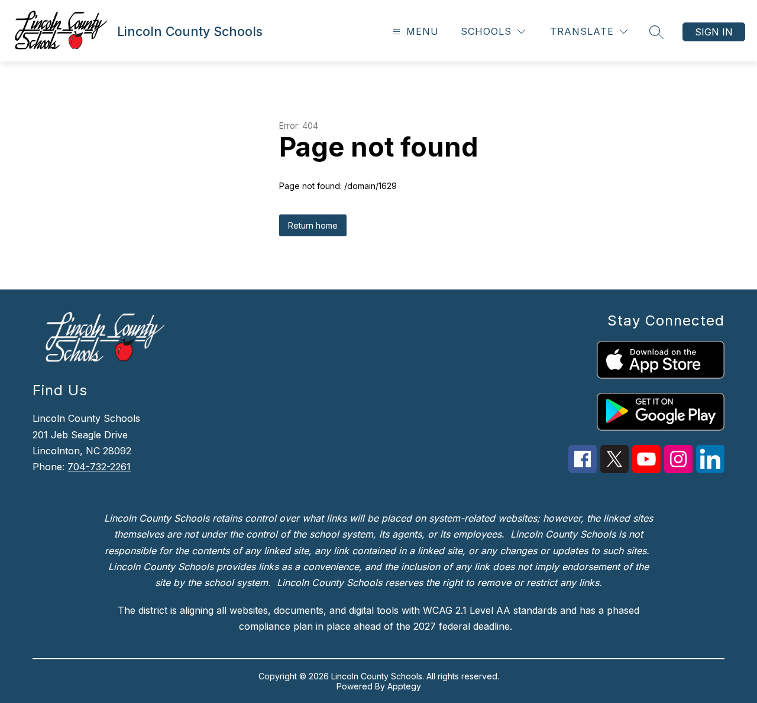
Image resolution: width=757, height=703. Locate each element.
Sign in (714, 32)
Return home (313, 225)
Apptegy (404, 686)
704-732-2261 (99, 467)
